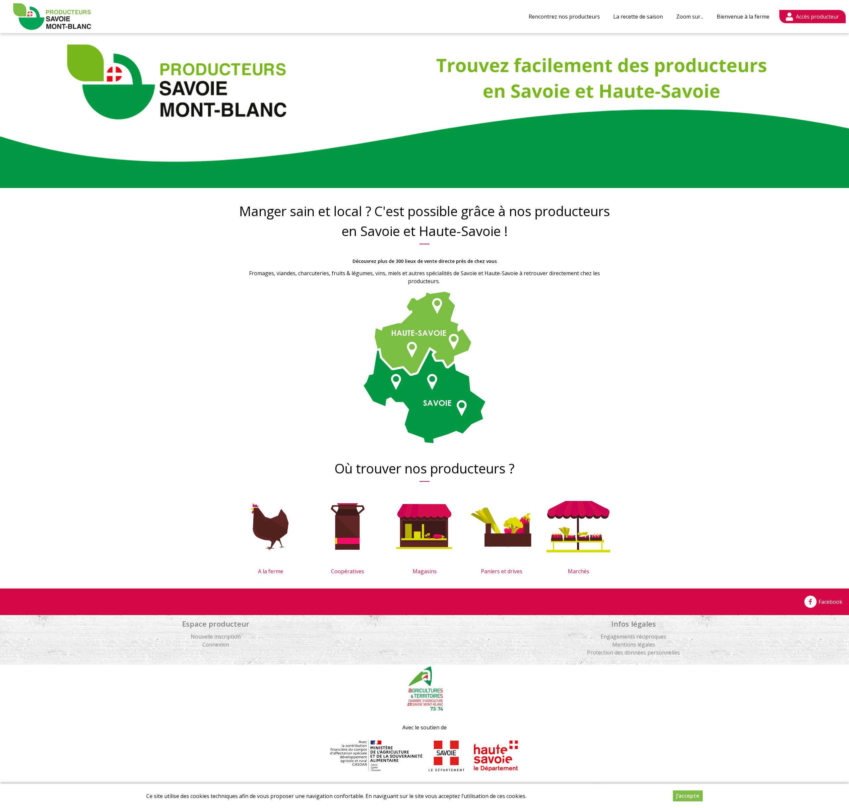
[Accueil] (52, 16)
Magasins (425, 571)
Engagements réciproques (633, 636)
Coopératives (347, 571)
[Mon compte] (812, 16)
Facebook (829, 601)
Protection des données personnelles (633, 652)
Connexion (215, 644)
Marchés (578, 571)
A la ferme (270, 571)
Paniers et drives (501, 571)
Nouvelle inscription (216, 636)
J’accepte (687, 795)
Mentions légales (633, 644)
